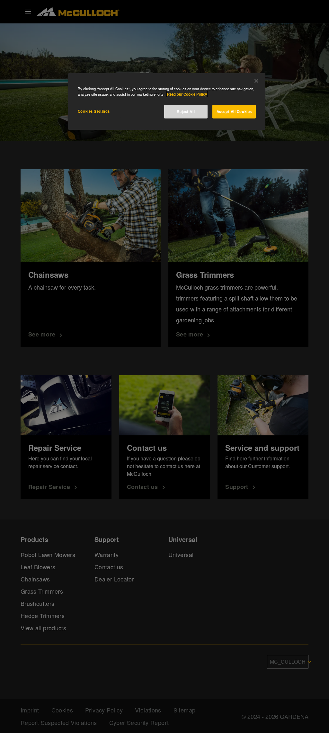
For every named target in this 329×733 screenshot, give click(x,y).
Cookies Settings (94, 111)
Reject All (186, 111)
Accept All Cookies (234, 111)
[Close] (256, 81)
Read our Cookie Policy (187, 94)
